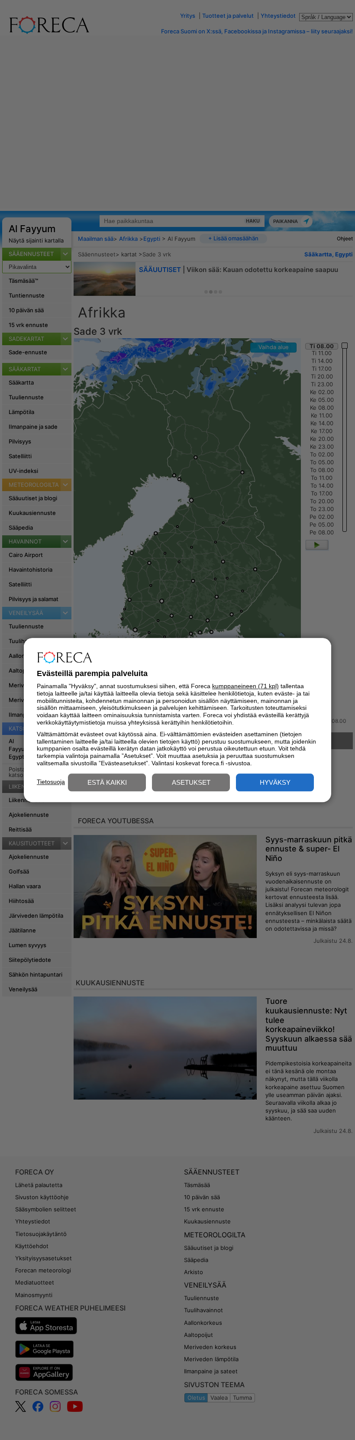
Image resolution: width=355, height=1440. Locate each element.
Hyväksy (275, 782)
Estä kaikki (107, 782)
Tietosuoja (51, 781)
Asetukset (191, 782)
